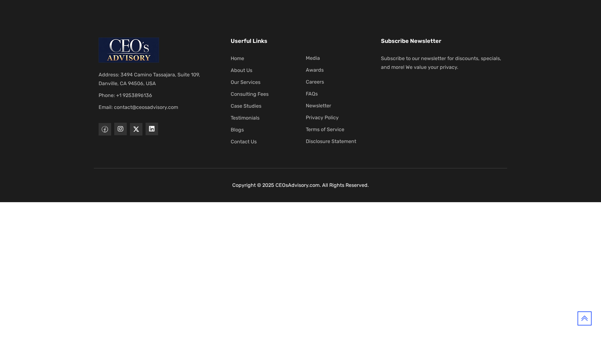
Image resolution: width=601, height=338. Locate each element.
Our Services (245, 82)
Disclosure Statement (331, 141)
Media (313, 58)
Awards (315, 70)
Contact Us (244, 142)
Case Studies (246, 106)
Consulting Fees (250, 94)
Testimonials (245, 118)
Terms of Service (325, 129)
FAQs (312, 94)
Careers (315, 82)
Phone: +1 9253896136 (125, 95)
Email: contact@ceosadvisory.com (138, 107)
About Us (241, 70)
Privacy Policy (322, 117)
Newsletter (318, 106)
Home (237, 58)
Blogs (237, 130)
